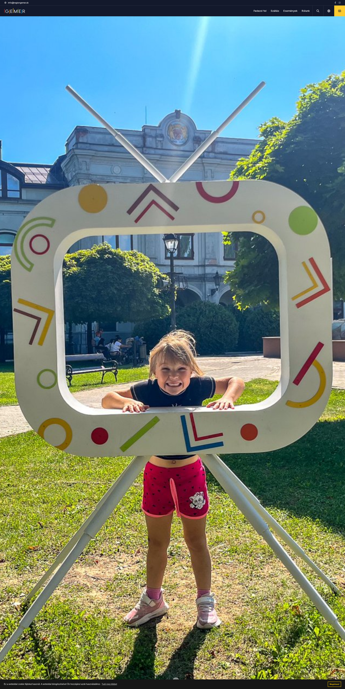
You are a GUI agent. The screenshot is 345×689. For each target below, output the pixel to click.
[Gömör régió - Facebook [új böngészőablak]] (335, 3)
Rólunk (306, 10)
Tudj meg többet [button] (109, 684)
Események (290, 10)
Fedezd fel (260, 10)
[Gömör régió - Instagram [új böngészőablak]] (340, 3)
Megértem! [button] (334, 684)
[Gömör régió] (14, 11)
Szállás (275, 10)
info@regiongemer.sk (18, 2)
